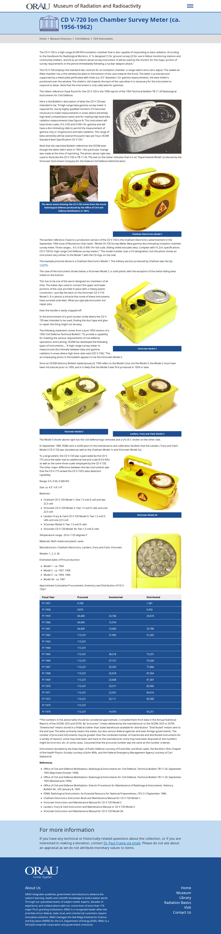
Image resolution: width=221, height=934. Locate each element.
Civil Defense (82, 38)
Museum (183, 893)
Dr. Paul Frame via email (122, 843)
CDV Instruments (103, 38)
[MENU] (190, 6)
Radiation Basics (177, 902)
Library (185, 897)
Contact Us (182, 912)
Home (43, 38)
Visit (187, 907)
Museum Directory (60, 38)
